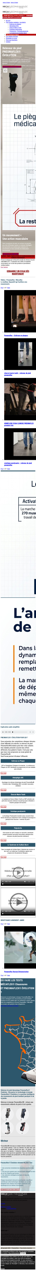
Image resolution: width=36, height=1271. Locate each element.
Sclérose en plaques (15, 24)
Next (8, 288)
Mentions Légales (6, 1207)
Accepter (23, 1253)
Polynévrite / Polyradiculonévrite (18, 31)
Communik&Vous (11, 1208)
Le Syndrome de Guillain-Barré (18, 33)
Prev (2, 288)
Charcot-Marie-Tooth (15, 27)
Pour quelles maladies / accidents (16, 22)
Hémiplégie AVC (14, 26)
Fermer (3, 1269)
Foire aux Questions (11, 40)
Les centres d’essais (12, 36)
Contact (8, 42)
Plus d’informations (14, 1253)
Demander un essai (11, 38)
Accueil (8, 20)
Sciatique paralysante (15, 29)
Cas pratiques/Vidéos (12, 35)
